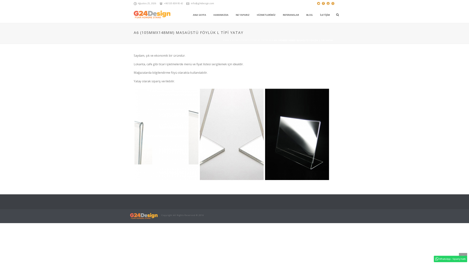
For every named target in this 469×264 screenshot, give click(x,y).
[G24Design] (144, 216)
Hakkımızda (220, 14)
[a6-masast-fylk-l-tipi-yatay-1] (297, 134)
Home (226, 40)
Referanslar (291, 14)
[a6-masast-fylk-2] (166, 134)
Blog (309, 14)
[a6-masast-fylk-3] (232, 134)
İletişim (325, 14)
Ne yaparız (243, 14)
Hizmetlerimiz (266, 14)
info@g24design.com (202, 3)
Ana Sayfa (199, 14)
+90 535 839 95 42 (173, 3)
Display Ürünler (261, 40)
